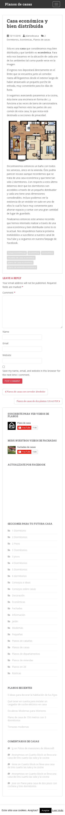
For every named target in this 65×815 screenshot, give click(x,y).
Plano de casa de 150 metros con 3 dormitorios (27, 719)
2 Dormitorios (19, 537)
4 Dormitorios (19, 563)
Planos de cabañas (22, 640)
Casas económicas (17, 252)
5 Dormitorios (19, 569)
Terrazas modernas (18, 726)
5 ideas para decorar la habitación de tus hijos (32, 694)
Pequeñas (17, 634)
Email (5, 343)
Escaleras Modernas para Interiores (27, 710)
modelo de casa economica (21, 257)
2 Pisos (16, 543)
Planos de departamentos (26, 653)
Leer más (57, 810)
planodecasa (32, 35)
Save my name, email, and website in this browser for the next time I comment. (31, 372)
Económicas (26, 39)
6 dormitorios (19, 576)
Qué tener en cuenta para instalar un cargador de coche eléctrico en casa (27, 703)
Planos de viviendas (22, 660)
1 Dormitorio (19, 530)
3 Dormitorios (19, 550)
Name (5, 331)
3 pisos (16, 556)
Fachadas (17, 608)
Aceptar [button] (46, 810)
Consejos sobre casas (24, 589)
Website (6, 355)
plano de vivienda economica (22, 267)
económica (34, 252)
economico (47, 252)
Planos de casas (18, 4)
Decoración (18, 595)
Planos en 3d (19, 666)
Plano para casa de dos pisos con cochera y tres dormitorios (32, 785)
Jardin (15, 621)
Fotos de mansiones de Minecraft (36, 748)
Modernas (17, 627)
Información (18, 614)
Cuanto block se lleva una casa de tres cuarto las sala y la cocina (32, 756)
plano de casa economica (20, 262)
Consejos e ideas (21, 582)
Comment (8, 292)
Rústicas (16, 673)
